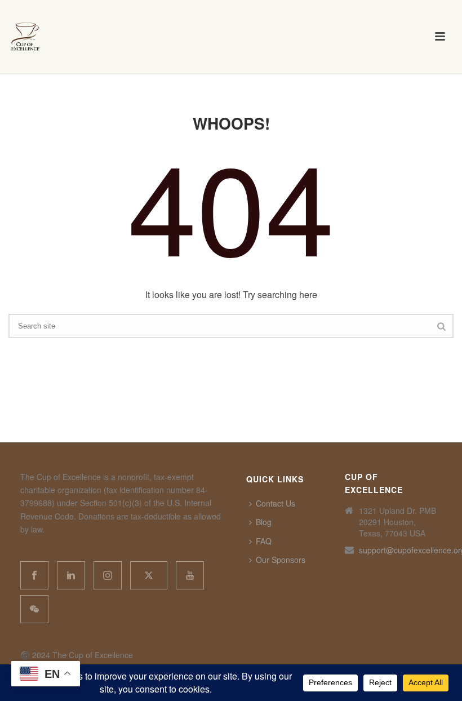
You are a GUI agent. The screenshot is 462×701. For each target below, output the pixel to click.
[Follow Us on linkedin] (71, 575)
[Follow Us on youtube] (190, 575)
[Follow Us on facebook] (34, 575)
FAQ (264, 541)
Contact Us (275, 503)
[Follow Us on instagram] (108, 575)
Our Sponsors (280, 559)
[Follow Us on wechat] (34, 609)
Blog (264, 521)
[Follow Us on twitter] (148, 575)
